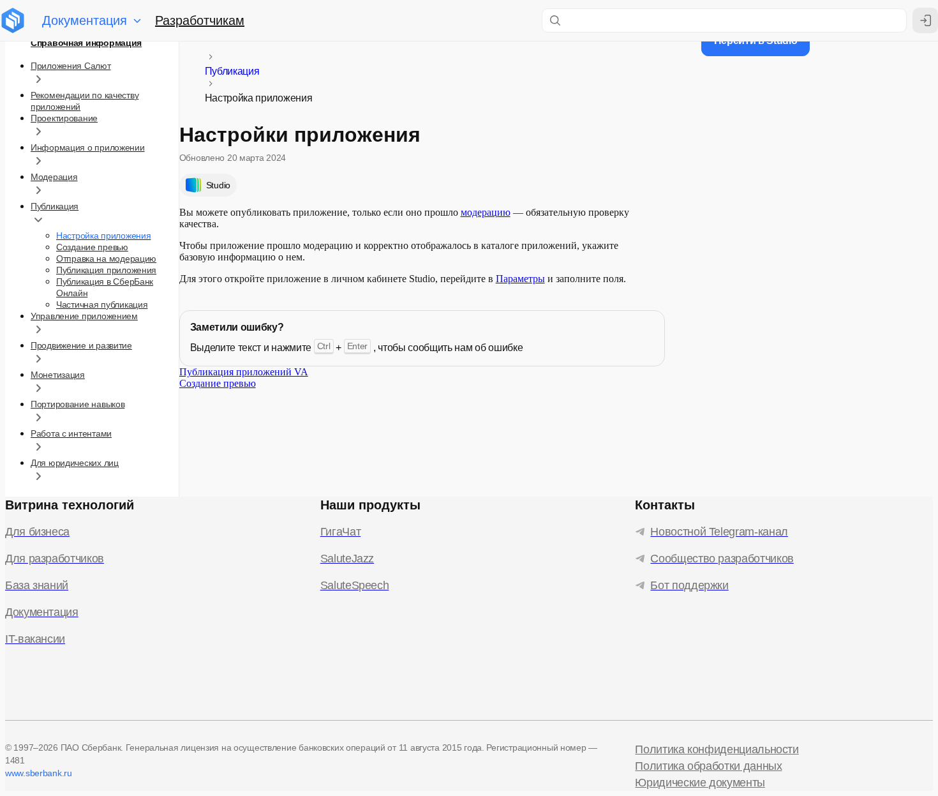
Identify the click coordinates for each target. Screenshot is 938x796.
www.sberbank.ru (38, 773)
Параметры (520, 278)
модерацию (485, 212)
